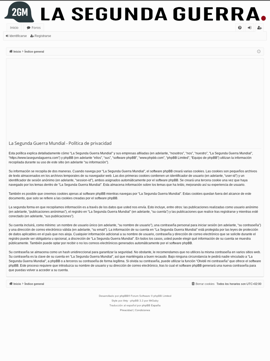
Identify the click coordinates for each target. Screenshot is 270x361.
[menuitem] (240, 28)
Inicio (14, 27)
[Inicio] (135, 12)
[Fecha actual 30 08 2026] (259, 52)
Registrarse (43, 36)
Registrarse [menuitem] (260, 28)
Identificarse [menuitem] (251, 28)
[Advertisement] (135, 100)
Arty (125, 300)
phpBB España (151, 305)
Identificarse (18, 36)
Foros (36, 27)
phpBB (124, 295)
